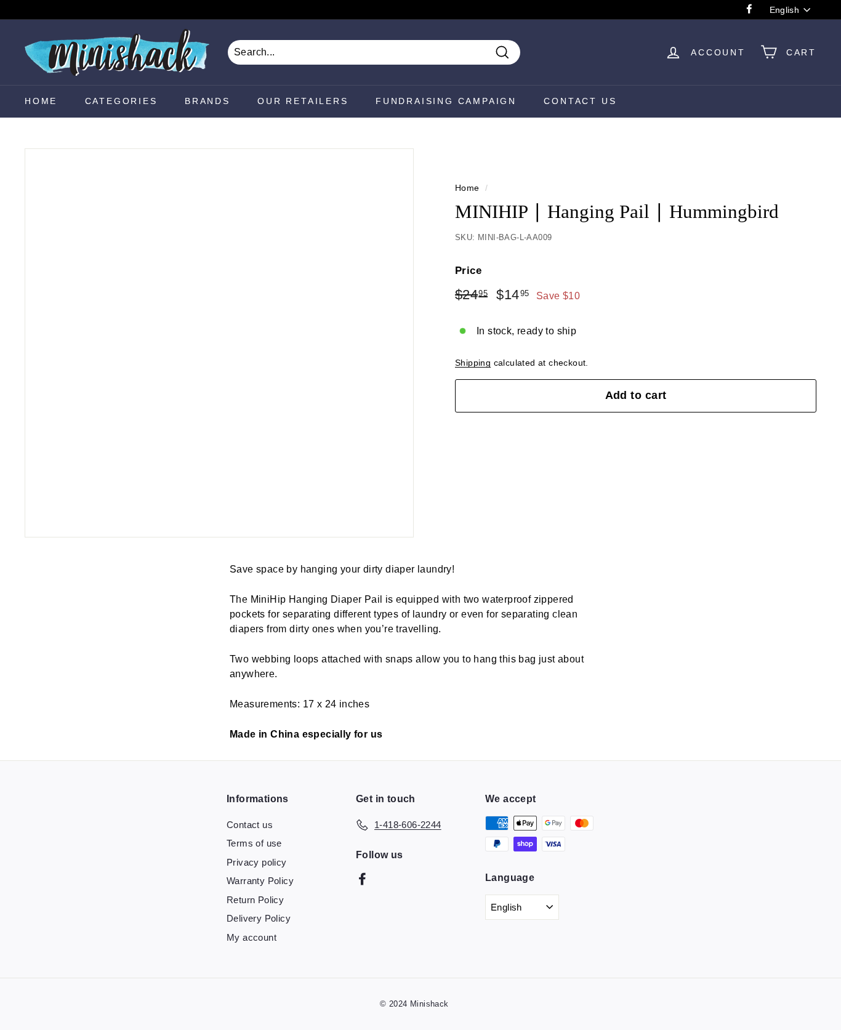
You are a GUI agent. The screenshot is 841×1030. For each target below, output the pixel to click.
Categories (121, 101)
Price (468, 270)
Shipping (473, 363)
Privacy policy (257, 862)
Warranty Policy (260, 880)
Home (41, 101)
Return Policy (255, 900)
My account (251, 937)
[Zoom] (219, 343)
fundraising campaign (446, 101)
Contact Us (580, 101)
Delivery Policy (259, 918)
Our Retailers (302, 101)
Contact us (250, 824)
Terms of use (254, 843)
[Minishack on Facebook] (362, 879)
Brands (207, 101)
